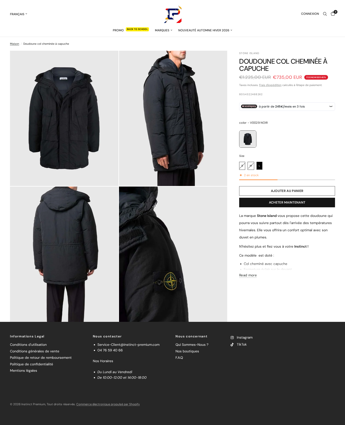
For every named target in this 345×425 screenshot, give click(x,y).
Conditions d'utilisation (28, 344)
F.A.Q (179, 357)
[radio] (247, 139)
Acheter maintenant (287, 202)
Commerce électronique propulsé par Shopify (108, 404)
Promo (118, 30)
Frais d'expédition (270, 85)
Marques (162, 30)
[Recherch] (325, 14)
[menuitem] (131, 30)
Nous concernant (191, 336)
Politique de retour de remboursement (41, 357)
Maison (14, 43)
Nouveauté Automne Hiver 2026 (203, 30)
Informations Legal (27, 336)
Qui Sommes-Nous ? (191, 344)
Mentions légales (23, 370)
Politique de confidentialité (31, 364)
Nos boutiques (187, 351)
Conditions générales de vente (34, 351)
